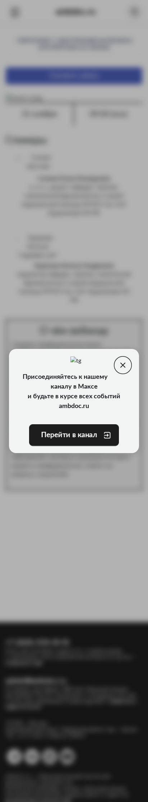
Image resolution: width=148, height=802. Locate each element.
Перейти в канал (69, 435)
